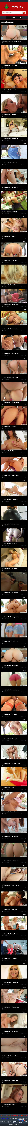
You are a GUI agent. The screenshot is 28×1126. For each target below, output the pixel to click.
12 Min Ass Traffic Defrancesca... (10, 982)
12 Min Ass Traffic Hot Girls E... (10, 641)
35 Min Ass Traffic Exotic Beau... (10, 543)
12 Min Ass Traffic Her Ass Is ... (10, 714)
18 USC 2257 (4, 1115)
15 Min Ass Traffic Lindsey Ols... (10, 739)
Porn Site (18, 1115)
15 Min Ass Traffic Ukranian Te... (10, 499)
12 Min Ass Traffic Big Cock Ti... (10, 329)
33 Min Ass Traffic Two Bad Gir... (10, 812)
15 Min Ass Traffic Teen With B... (10, 665)
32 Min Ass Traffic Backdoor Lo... (10, 65)
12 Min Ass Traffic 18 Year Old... (10, 163)
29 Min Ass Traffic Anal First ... (10, 211)
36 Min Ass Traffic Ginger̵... (9, 426)
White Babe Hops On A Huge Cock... (11, 41)
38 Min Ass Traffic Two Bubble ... (10, 592)
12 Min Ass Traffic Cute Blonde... (10, 304)
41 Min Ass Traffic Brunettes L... (10, 90)
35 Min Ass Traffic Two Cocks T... (10, 114)
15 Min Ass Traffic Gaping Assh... (10, 860)
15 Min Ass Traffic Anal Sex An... (10, 1007)
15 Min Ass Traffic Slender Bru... (10, 1031)
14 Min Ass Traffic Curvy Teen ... (10, 836)
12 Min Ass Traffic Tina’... (8, 236)
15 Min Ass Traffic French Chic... (10, 1080)
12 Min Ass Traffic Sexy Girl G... (10, 353)
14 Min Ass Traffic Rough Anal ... (10, 187)
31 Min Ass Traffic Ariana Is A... (10, 1104)
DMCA (14, 1115)
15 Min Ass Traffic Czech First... (10, 260)
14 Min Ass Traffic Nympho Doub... (11, 763)
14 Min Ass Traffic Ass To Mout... (10, 958)
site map (17, 1122)
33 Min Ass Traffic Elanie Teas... (10, 568)
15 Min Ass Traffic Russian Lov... (10, 885)
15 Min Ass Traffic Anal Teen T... (10, 377)
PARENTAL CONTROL (5, 1118)
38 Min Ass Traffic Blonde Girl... (10, 402)
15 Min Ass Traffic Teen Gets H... (10, 690)
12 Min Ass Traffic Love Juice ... (10, 909)
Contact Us (10, 1115)
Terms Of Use (24, 1115)
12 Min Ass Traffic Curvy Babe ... (10, 1056)
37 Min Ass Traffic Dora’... (8, 787)
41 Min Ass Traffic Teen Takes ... (10, 285)
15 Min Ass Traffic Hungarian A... (10, 617)
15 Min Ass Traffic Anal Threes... (10, 934)
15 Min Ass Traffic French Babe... (10, 475)
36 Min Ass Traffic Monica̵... (9, 451)
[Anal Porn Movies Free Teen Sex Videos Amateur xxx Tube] (14, 9)
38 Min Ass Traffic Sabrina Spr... (10, 138)
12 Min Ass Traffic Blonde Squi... (10, 524)
